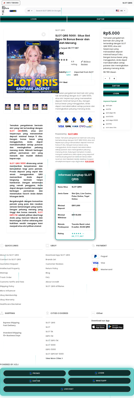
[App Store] (99, 327)
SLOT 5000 (50, 345)
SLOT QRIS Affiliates (55, 286)
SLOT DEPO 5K (52, 340)
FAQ (47, 277)
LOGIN (34, 19)
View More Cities (54, 358)
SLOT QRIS (16, 131)
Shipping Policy (7, 286)
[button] (43, 34)
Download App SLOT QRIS (58, 255)
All (29, 10)
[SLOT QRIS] (13, 10)
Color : (62, 82)
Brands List (51, 259)
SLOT (48, 327)
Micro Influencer (7, 290)
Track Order (6, 277)
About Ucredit (52, 281)
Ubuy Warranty (7, 299)
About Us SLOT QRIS (9, 255)
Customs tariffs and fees (12, 281)
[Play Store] (115, 327)
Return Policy (52, 268)
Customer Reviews (54, 264)
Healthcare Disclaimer (10, 304)
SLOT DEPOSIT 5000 (55, 354)
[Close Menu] (3, 11)
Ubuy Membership (8, 295)
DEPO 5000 (51, 349)
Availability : (60, 73)
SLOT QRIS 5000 (18, 163)
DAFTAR (100, 19)
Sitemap (4, 273)
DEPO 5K (49, 336)
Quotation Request (9, 264)
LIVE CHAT (68, 389)
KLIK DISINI (89, 161)
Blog (48, 273)
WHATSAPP (101, 381)
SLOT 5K (49, 331)
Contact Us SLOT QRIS (10, 259)
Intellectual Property (10, 268)
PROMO (36, 373)
